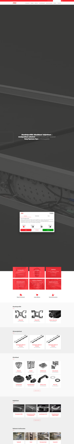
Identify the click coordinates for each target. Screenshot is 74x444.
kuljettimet (47, 134)
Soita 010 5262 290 (49, 0)
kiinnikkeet (38, 134)
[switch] (33, 226)
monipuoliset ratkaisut (26, 136)
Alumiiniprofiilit (27, 134)
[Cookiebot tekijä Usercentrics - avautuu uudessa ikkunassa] (50, 213)
